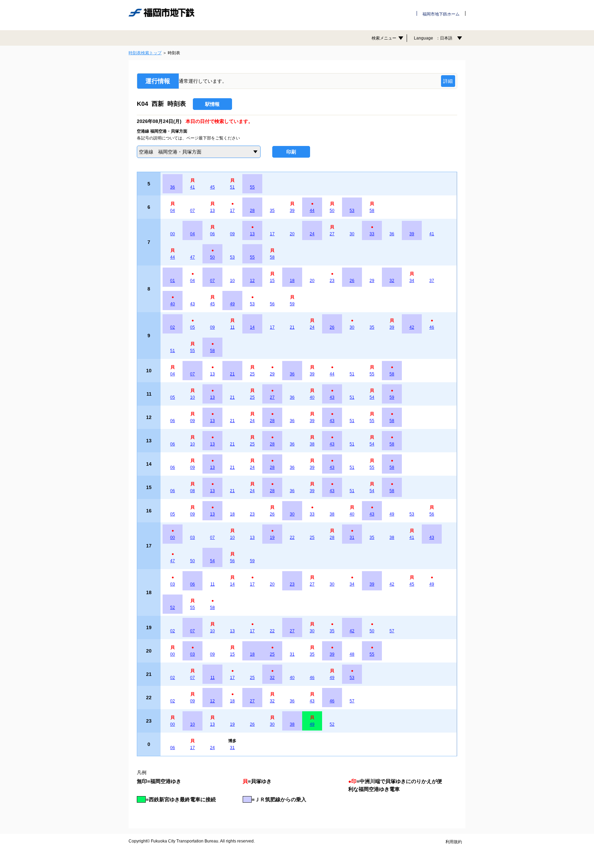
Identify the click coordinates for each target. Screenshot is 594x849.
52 (172, 607)
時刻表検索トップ (145, 52)
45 (212, 187)
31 (352, 537)
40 (172, 304)
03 (192, 537)
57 (391, 631)
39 (292, 210)
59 (292, 304)
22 (292, 537)
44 (312, 210)
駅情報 (212, 104)
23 (332, 280)
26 (352, 280)
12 (252, 280)
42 (411, 327)
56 (272, 304)
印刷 (291, 152)
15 (272, 280)
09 (232, 233)
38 (312, 444)
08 (192, 490)
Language (433, 38)
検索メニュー (384, 38)
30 (352, 233)
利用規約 (454, 841)
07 (192, 210)
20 (292, 233)
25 (252, 374)
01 (172, 280)
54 (372, 397)
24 (312, 233)
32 (391, 280)
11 (232, 327)
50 (332, 210)
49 (232, 304)
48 (352, 654)
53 (352, 210)
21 (292, 327)
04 (172, 210)
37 (431, 280)
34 (411, 280)
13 (212, 210)
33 (372, 233)
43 (192, 304)
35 (272, 210)
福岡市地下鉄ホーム (441, 14)
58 (372, 210)
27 (332, 233)
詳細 (448, 81)
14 (252, 327)
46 (431, 327)
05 (192, 327)
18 (292, 280)
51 (232, 187)
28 (252, 210)
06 (212, 233)
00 (172, 233)
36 (172, 187)
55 (252, 187)
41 (192, 187)
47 (192, 257)
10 (232, 280)
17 (232, 210)
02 (172, 327)
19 (272, 537)
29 (372, 280)
